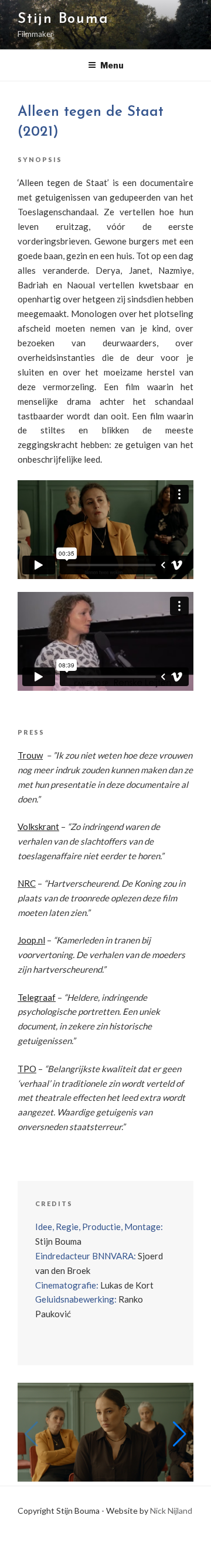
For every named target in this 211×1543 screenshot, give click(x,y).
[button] (180, 1434)
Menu (112, 65)
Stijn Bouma (63, 19)
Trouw (30, 755)
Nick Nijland (171, 1511)
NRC (27, 883)
